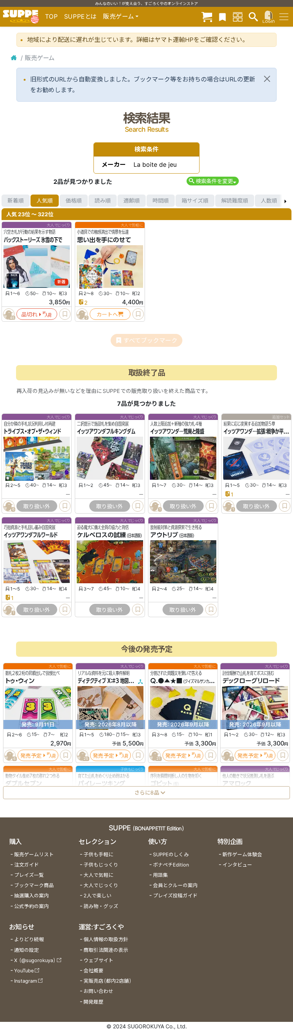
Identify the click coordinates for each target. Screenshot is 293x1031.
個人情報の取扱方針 (106, 939)
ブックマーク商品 (34, 885)
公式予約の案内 (31, 906)
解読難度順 (234, 200)
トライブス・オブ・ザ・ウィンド (32, 432)
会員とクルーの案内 (175, 885)
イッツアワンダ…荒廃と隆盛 (177, 432)
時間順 (161, 200)
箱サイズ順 (195, 200)
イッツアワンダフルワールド (31, 535)
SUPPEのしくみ (171, 854)
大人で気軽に (98, 875)
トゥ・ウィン (19, 681)
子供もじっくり (101, 865)
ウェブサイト (98, 960)
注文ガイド (26, 865)
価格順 (74, 200)
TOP (51, 16)
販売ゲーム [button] (118, 16)
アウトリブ (164, 535)
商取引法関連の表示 (106, 950)
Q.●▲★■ (166, 681)
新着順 (16, 200)
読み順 (103, 200)
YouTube (24, 971)
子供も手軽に (98, 854)
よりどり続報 (29, 939)
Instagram (25, 981)
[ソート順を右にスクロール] (285, 200)
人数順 (269, 200)
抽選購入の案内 (31, 896)
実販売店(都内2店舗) (108, 981)
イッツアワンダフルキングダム (106, 432)
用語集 (160, 875)
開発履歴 (93, 1002)
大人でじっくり (101, 885)
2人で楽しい (97, 896)
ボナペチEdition (171, 865)
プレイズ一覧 (29, 875)
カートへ (107, 314)
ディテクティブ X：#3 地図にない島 (111, 681)
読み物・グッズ (101, 906)
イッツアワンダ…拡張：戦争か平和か (258, 432)
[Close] (267, 78)
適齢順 (132, 200)
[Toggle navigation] (283, 16)
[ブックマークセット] (222, 16)
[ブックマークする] (65, 314)
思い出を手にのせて (104, 240)
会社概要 (93, 971)
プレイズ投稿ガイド (175, 896)
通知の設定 (26, 950)
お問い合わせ (98, 991)
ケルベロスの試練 (101, 535)
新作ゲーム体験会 (242, 854)
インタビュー (237, 865)
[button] (213, 181)
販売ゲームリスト (34, 854)
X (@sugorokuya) (35, 960)
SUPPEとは (80, 16)
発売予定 (31, 755)
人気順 (45, 200)
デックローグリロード (251, 681)
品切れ (29, 314)
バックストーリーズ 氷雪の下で (33, 240)
